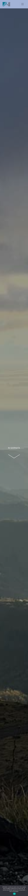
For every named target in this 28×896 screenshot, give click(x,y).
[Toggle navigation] (22, 4)
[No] (26, 890)
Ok (14, 893)
